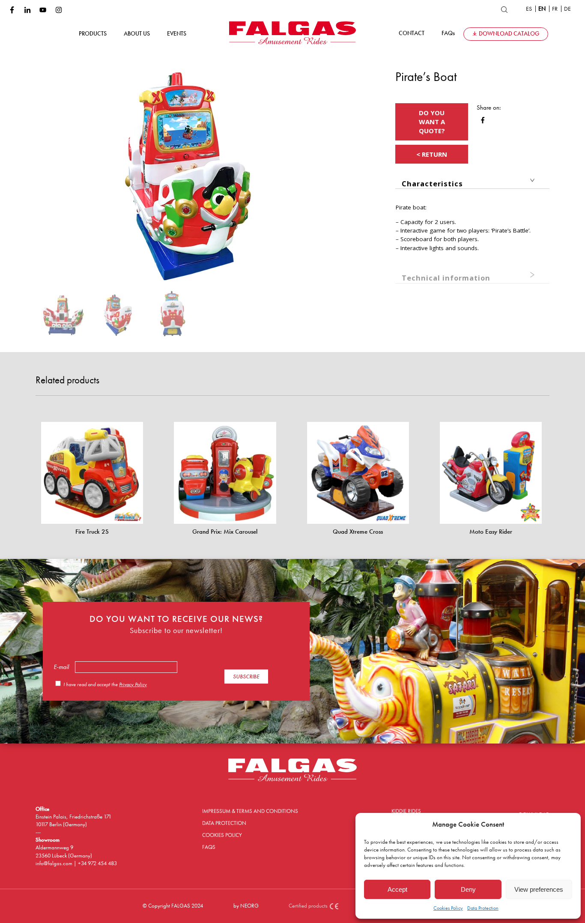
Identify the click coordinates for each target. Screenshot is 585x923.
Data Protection (482, 908)
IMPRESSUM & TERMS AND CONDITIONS (250, 811)
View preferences (538, 889)
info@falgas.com (55, 863)
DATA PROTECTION (224, 823)
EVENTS (176, 33)
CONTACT (411, 33)
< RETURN (431, 154)
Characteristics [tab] (432, 183)
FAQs (448, 33)
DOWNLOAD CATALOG (509, 33)
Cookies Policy (448, 908)
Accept (397, 889)
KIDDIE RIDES (406, 811)
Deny (468, 889)
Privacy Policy (133, 684)
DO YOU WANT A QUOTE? (432, 121)
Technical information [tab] (446, 278)
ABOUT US (137, 33)
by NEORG (246, 905)
